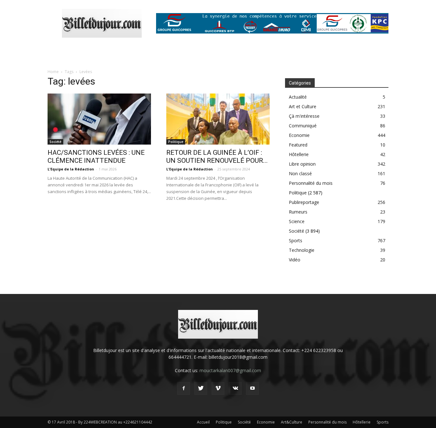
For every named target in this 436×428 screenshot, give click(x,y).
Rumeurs (298, 212)
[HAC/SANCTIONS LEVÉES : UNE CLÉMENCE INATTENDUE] (99, 119)
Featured (298, 145)
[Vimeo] (218, 388)
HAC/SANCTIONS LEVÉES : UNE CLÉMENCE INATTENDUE (96, 156)
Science (296, 221)
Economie (299, 135)
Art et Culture (302, 106)
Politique (175, 141)
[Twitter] (200, 388)
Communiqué (303, 126)
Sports (295, 240)
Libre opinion (302, 164)
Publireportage (304, 202)
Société (55, 141)
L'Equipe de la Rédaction (71, 169)
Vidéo (294, 260)
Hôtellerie (299, 154)
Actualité (298, 97)
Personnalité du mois (311, 183)
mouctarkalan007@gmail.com (230, 370)
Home (53, 71)
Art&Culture (291, 422)
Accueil (203, 422)
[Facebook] (183, 388)
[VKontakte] (235, 388)
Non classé (300, 173)
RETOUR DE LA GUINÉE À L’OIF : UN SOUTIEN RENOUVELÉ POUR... (217, 156)
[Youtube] (252, 388)
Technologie (301, 250)
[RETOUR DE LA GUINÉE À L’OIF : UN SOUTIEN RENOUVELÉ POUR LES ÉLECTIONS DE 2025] (218, 119)
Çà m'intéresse (304, 116)
